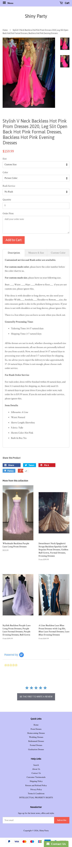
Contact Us (36, 773)
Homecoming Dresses (36, 733)
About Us (36, 769)
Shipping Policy (36, 781)
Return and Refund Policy (36, 785)
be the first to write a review (36, 696)
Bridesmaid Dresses (36, 741)
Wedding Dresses (36, 737)
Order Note (8, 213)
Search (36, 765)
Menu (10, 3)
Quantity (7, 199)
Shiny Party (36, 16)
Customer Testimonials (36, 777)
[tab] (14, 252)
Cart (66, 3)
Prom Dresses (36, 729)
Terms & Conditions (36, 793)
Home (5, 30)
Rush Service (9, 186)
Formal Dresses (36, 745)
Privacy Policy (36, 789)
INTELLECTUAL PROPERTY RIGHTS (36, 797)
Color (5, 172)
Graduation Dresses (36, 749)
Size (5, 158)
